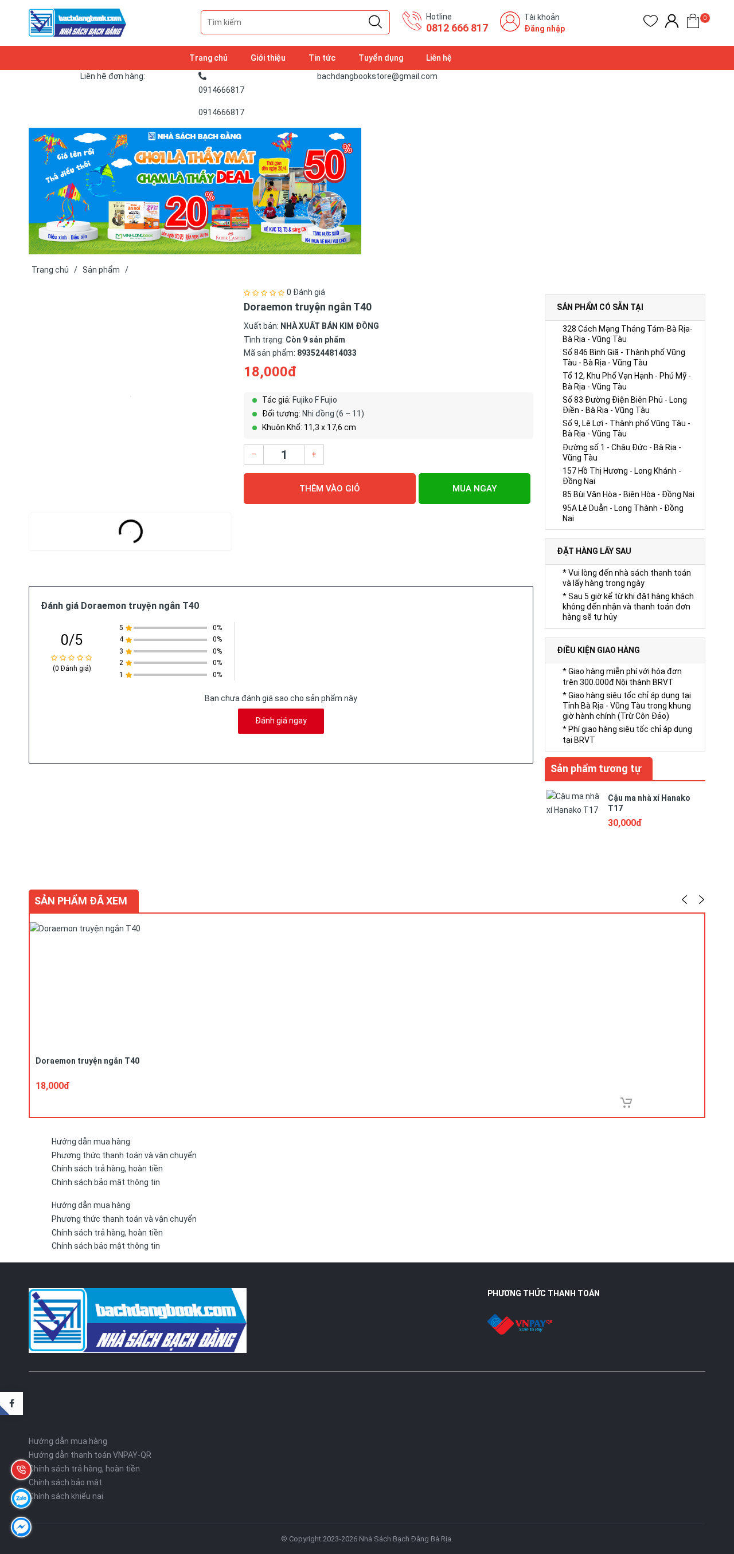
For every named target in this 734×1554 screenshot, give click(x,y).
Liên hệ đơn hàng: (112, 76)
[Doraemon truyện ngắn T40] (130, 396)
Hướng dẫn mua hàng (91, 1141)
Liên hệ (439, 57)
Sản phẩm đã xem (80, 901)
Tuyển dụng (380, 57)
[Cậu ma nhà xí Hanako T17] (573, 815)
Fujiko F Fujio (314, 399)
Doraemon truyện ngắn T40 (87, 1060)
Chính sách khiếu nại (66, 1496)
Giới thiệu (268, 57)
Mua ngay (474, 488)
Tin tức (322, 57)
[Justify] (375, 22)
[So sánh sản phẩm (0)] (672, 23)
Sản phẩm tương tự (595, 768)
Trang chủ (208, 57)
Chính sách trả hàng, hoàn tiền (107, 1168)
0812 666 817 (457, 28)
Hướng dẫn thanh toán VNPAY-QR (90, 1454)
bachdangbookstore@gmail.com (377, 76)
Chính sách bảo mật (65, 1482)
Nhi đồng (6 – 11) (333, 413)
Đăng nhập (544, 28)
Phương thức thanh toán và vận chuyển (124, 1155)
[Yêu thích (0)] (650, 23)
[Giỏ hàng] (693, 23)
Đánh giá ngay (281, 720)
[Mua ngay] (626, 1102)
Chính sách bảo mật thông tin (106, 1182)
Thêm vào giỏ (329, 488)
